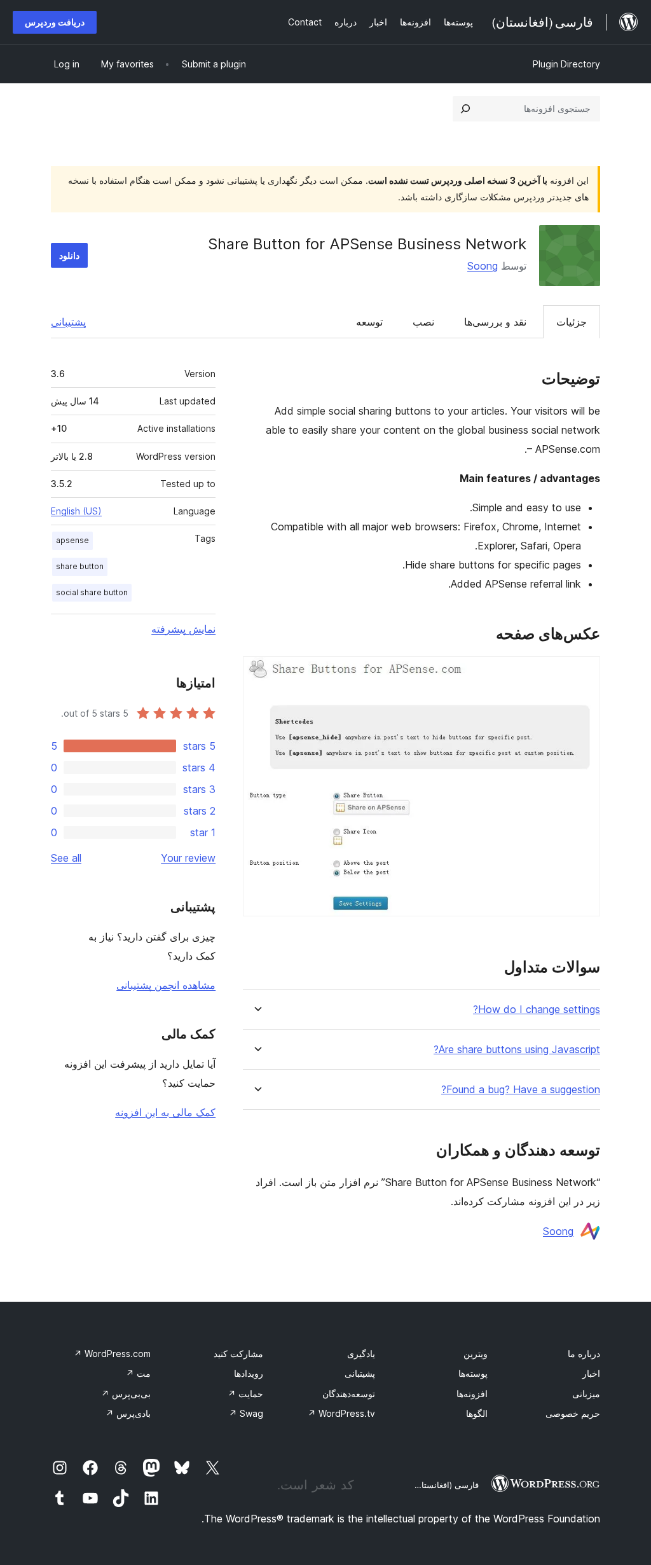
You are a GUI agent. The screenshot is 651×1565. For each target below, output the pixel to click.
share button (80, 566)
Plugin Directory (566, 64)
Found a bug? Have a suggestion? (520, 1090)
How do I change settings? (536, 1009)
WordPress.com (112, 1353)
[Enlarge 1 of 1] (583, 673)
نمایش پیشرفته (183, 629)
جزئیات (571, 321)
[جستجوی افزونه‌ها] (465, 108)
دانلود (69, 255)
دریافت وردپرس (55, 22)
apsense (72, 540)
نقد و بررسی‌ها (495, 321)
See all (66, 857)
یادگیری (361, 1353)
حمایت (245, 1393)
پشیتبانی (360, 1373)
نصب (423, 321)
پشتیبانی (68, 321)
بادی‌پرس (128, 1413)
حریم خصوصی (572, 1413)
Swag (246, 1413)
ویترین (475, 1353)
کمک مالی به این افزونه (165, 1112)
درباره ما (584, 1353)
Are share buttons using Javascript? (517, 1050)
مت (138, 1373)
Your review (188, 857)
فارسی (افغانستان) (445, 1485)
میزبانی (586, 1393)
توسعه (369, 321)
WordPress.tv (341, 1413)
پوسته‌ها (473, 1373)
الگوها (477, 1413)
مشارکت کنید (238, 1353)
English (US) (76, 511)
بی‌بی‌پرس (126, 1393)
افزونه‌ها (472, 1393)
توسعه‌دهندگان (348, 1393)
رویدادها (248, 1373)
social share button (92, 592)
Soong (482, 265)
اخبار (591, 1373)
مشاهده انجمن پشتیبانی (166, 985)
